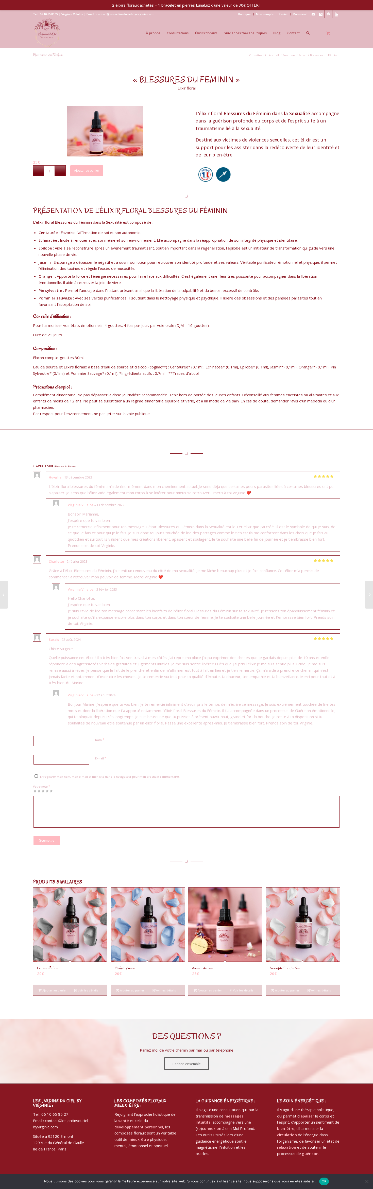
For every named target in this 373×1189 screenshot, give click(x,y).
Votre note (41, 786)
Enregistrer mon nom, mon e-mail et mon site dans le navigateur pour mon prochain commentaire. (110, 776)
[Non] (366, 1181)
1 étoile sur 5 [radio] (35, 791)
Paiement (300, 14)
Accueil (274, 55)
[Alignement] (369, 595)
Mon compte (265, 14)
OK (324, 1181)
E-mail (100, 758)
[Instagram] (321, 14)
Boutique (244, 14)
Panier (283, 14)
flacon (302, 55)
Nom (99, 739)
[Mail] (313, 14)
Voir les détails (87, 990)
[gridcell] (186, 404)
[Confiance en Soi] (4, 595)
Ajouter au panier (86, 170)
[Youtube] (336, 14)
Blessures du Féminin (48, 55)
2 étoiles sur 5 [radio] (37, 791)
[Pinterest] (328, 14)
